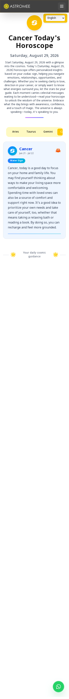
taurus (31, 132)
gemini (48, 132)
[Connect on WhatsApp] (58, 686)
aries (15, 132)
